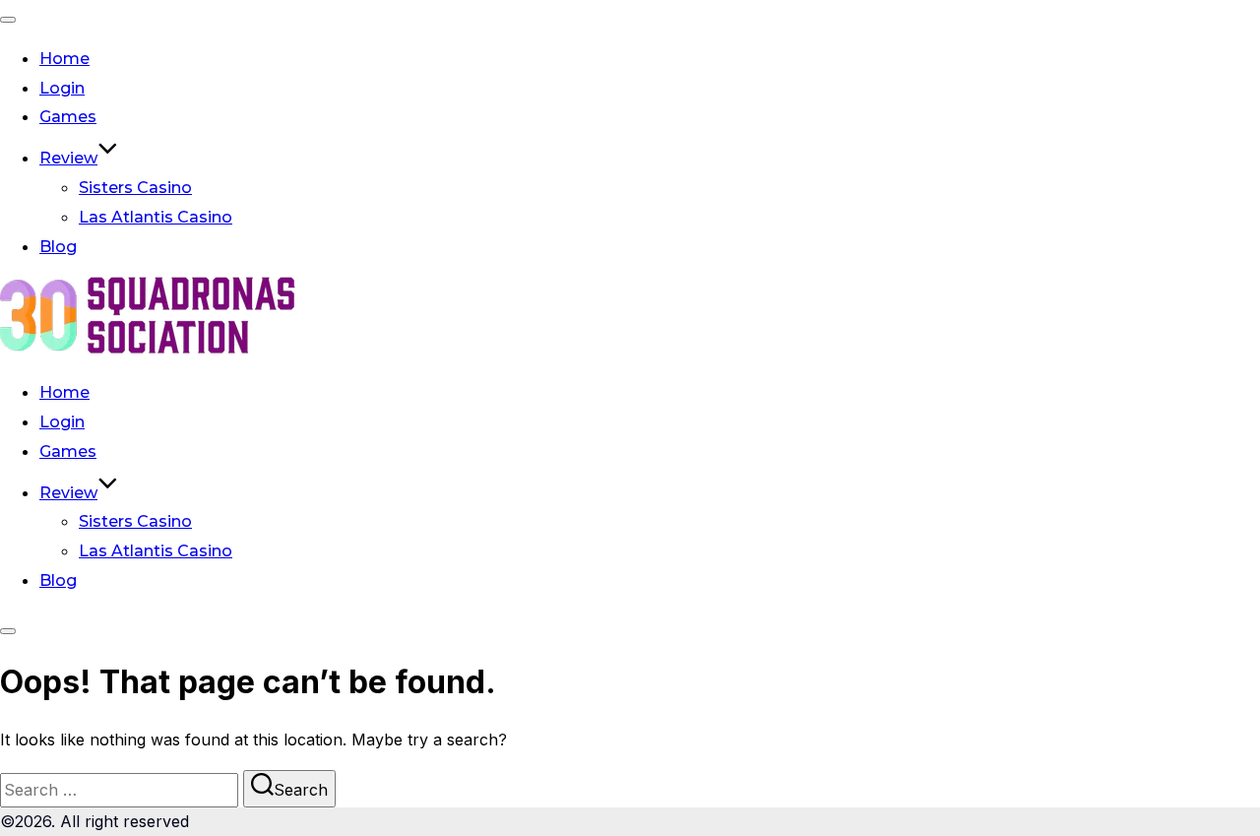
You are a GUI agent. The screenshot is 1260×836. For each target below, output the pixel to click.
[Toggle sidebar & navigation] (8, 631)
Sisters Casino (135, 187)
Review (68, 158)
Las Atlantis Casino (155, 217)
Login (62, 88)
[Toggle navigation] (8, 20)
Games (67, 116)
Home (64, 58)
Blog (58, 246)
